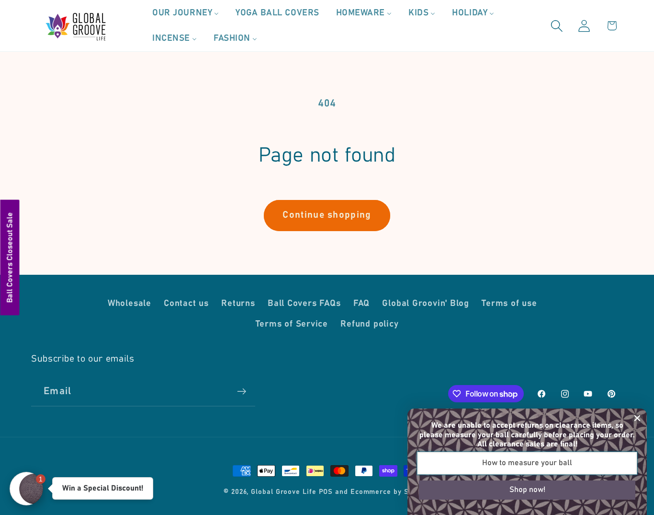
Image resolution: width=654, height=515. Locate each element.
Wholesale (129, 303)
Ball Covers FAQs (304, 303)
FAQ (361, 303)
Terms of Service (292, 324)
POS (326, 492)
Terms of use (509, 303)
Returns (238, 303)
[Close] (637, 418)
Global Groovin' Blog (425, 303)
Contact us (186, 303)
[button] (557, 25)
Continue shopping (326, 215)
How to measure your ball (527, 463)
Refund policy (369, 324)
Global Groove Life (283, 492)
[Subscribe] (241, 391)
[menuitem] (185, 13)
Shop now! (527, 489)
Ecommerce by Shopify (390, 492)
